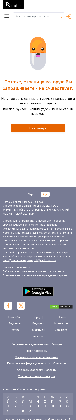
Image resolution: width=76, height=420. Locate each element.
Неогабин (14, 317)
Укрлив (14, 329)
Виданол (15, 323)
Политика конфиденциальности (28, 363)
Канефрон (61, 323)
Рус (45, 194)
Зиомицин (38, 329)
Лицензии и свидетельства (30, 344)
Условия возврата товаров (36, 376)
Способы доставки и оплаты (36, 369)
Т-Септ (61, 317)
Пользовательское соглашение (36, 357)
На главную (38, 128)
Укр (30, 194)
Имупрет (38, 323)
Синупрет (38, 336)
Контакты (59, 363)
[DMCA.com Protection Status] (61, 307)
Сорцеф (38, 317)
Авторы (56, 344)
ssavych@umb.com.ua (41, 260)
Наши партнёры (36, 350)
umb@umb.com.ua (14, 260)
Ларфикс (61, 329)
